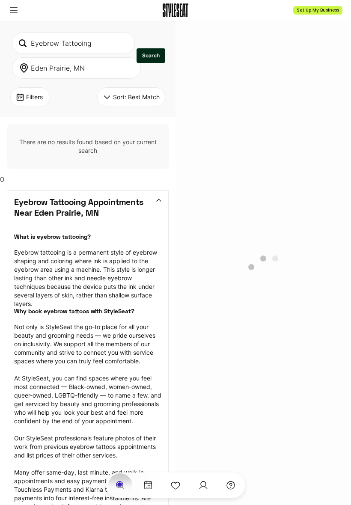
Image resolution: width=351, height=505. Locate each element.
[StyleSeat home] (175, 10)
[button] (14, 10)
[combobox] (73, 43)
